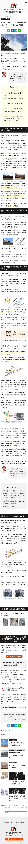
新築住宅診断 (10, 821)
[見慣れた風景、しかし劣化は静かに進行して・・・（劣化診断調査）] (15, 30)
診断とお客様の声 (6, 730)
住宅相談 (7, 822)
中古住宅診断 (17, 821)
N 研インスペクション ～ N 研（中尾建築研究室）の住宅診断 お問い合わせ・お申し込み (14, 119)
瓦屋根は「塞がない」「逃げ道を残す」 (13, 99)
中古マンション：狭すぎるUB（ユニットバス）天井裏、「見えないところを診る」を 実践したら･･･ (16, 807)
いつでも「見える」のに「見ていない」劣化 (13, 94)
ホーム (5, 821)
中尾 (25, 695)
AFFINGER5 (23, 841)
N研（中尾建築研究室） (14, 12)
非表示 (16, 87)
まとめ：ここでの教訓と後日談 (13, 108)
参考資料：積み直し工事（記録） (13, 112)
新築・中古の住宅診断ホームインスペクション (14, 835)
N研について (13, 822)
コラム (14, 824)
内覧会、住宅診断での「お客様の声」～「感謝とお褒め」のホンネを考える (18, 798)
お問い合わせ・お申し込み (14, 656)
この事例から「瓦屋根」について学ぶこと (13, 104)
